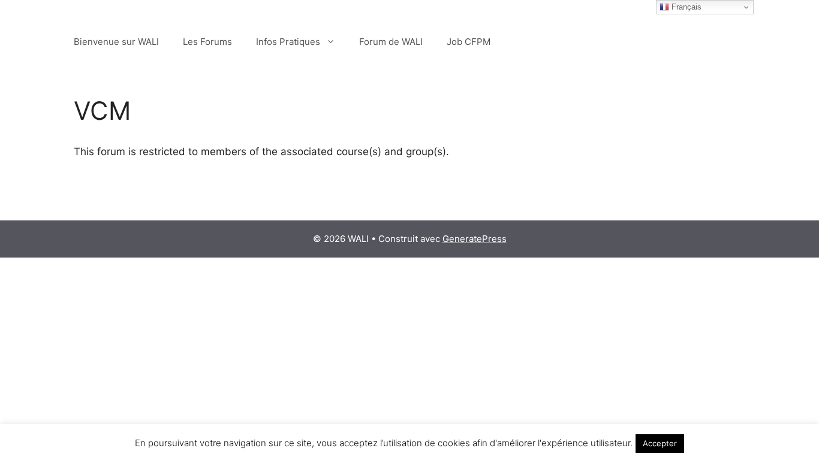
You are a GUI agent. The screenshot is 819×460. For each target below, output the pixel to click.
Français (685, 6)
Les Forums (207, 41)
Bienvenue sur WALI (116, 41)
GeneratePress (474, 238)
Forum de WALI (391, 41)
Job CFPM (468, 41)
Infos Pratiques (288, 41)
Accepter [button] (660, 443)
